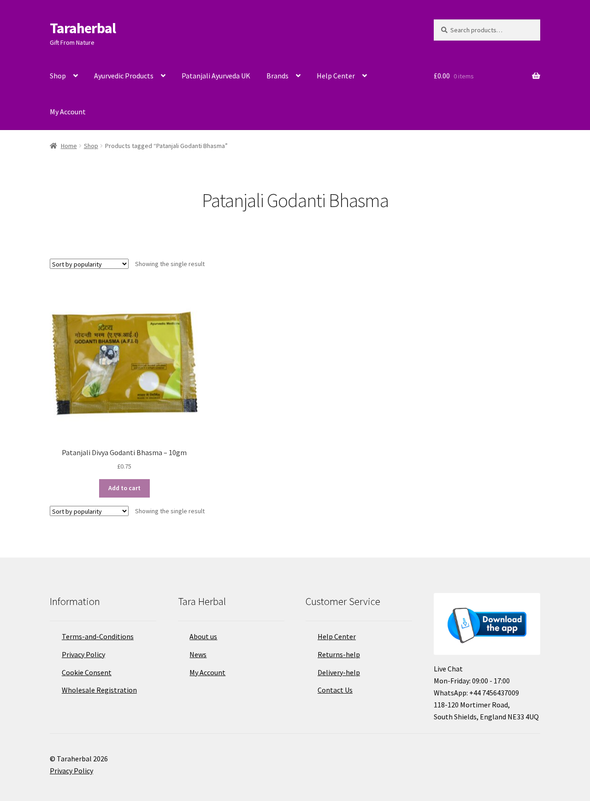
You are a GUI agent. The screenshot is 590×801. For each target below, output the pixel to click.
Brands (277, 75)
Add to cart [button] (124, 488)
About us (203, 636)
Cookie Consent (87, 672)
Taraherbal (83, 28)
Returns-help (339, 654)
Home (69, 146)
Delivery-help (339, 672)
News (197, 654)
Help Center (336, 75)
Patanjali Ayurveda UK (216, 75)
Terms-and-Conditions (98, 636)
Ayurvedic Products (123, 75)
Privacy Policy (83, 654)
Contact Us (335, 689)
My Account (68, 111)
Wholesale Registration (99, 689)
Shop (58, 75)
